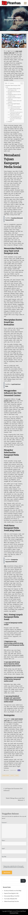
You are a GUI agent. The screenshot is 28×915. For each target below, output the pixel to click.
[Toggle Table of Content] (21, 83)
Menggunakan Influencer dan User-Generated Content (14, 95)
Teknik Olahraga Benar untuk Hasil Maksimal (15, 799)
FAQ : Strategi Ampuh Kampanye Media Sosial (14, 104)
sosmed (16, 775)
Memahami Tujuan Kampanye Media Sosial (13, 86)
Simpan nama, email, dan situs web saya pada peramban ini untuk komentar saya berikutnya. (13, 867)
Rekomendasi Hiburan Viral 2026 (11, 896)
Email (3, 848)
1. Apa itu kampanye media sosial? (15, 106)
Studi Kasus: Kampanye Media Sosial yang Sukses (14, 101)
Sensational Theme (14, 913)
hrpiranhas (7, 770)
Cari (23, 880)
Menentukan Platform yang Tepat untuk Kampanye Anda (14, 89)
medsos (12, 775)
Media (19, 770)
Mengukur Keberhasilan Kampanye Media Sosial (14, 98)
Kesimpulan (10, 121)
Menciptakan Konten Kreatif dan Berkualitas (14, 92)
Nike (5, 566)
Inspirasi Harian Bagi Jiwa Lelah (11, 893)
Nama (3, 840)
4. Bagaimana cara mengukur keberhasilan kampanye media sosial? (16, 115)
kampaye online (5, 775)
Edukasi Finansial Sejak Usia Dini (11, 901)
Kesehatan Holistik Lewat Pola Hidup (12, 890)
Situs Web (4, 856)
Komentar (4, 822)
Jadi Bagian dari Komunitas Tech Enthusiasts (13, 789)
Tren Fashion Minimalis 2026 (10, 898)
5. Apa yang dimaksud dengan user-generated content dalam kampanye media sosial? (15, 118)
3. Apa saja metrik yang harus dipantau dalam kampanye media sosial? (16, 112)
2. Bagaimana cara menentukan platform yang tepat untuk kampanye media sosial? (16, 109)
